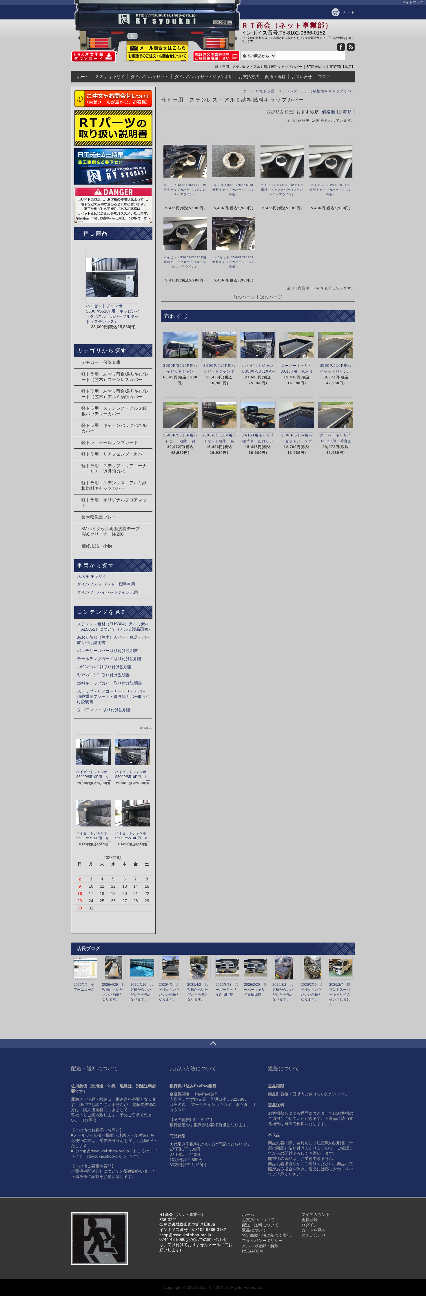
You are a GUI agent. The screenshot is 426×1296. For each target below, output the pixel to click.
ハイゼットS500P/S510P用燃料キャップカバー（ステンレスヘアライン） (185, 262)
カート (349, 12)
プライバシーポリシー (262, 1240)
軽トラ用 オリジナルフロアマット (114, 502)
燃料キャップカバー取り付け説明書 (109, 683)
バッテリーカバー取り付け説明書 (107, 650)
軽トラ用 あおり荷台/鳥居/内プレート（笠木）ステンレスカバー (115, 376)
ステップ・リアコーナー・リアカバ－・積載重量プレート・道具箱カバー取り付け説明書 (113, 696)
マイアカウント (315, 1214)
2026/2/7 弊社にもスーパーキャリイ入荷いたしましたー (339, 994)
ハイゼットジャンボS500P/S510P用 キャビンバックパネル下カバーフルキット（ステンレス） (93, 775)
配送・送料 (275, 76)
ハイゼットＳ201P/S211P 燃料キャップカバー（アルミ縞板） (332, 189)
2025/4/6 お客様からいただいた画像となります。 (169, 992)
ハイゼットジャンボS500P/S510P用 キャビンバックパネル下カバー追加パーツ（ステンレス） (93, 836)
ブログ (324, 76)
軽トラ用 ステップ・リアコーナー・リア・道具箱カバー (114, 468)
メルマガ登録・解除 (260, 1245)
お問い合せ (302, 76)
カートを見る (313, 1230)
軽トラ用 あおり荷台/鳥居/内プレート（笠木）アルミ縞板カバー (115, 394)
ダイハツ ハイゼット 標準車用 (106, 584)
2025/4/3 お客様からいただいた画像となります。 (197, 992)
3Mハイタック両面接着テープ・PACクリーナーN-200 (112, 531)
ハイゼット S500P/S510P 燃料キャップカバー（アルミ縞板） (234, 262)
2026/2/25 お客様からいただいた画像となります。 (312, 992)
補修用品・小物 (96, 545)
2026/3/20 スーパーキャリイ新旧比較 (255, 990)
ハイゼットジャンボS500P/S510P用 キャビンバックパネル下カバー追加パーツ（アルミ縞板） (132, 836)
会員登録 (309, 1219)
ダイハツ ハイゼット (149, 76)
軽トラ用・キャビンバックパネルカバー (114, 428)
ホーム (83, 76)
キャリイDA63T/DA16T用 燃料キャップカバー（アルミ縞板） (234, 189)
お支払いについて (258, 1219)
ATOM (257, 1251)
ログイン (309, 1225)
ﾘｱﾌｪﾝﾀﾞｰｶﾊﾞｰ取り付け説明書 (103, 675)
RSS (246, 1251)
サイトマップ (412, 2)
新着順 (345, 111)
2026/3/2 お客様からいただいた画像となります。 (282, 992)
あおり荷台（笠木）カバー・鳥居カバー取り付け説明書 (113, 640)
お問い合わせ (313, 1235)
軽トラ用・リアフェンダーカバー (114, 454)
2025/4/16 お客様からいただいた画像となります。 (141, 992)
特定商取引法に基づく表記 (266, 1235)
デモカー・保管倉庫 (101, 362)
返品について (254, 1230)
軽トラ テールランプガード (109, 442)
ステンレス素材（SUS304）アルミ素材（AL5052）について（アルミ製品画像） (114, 626)
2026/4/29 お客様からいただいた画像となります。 (113, 992)
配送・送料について (260, 1225)
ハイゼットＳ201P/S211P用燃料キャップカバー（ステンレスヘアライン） (282, 189)
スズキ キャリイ (110, 76)
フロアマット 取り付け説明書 (104, 709)
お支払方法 (249, 76)
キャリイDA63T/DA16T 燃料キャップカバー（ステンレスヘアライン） (185, 189)
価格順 (328, 111)
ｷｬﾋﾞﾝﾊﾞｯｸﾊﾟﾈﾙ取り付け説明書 (104, 667)
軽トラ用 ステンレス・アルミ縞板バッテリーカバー (114, 411)
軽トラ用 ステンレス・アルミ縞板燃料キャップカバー (307, 91)
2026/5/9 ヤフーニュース (84, 987)
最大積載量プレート (101, 517)
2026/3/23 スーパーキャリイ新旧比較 (227, 990)
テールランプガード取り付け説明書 (109, 658)
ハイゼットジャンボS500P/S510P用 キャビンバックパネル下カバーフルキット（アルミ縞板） (132, 775)
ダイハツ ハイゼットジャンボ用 (204, 76)
